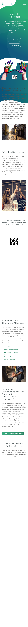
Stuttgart (14, 550)
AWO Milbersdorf (9, 347)
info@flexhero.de (15, 521)
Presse (14, 618)
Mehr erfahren (13, 587)
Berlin (14, 535)
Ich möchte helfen (14, 40)
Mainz (14, 545)
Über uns (14, 612)
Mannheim (14, 547)
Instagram (12, 526)
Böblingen (14, 552)
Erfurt (14, 541)
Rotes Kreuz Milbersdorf (11, 350)
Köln (14, 543)
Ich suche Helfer (14, 45)
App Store (14, 233)
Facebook (19, 526)
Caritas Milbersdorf (9, 359)
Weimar (14, 554)
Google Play (14, 229)
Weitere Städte (13, 560)
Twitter (9, 526)
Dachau (14, 539)
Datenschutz (14, 622)
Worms (14, 556)
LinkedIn (16, 526)
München (14, 549)
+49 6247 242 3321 (15, 519)
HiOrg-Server (14, 568)
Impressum (14, 620)
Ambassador (14, 614)
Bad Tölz (14, 537)
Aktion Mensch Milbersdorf (11, 352)
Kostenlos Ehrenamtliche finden (13, 433)
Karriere (14, 616)
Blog (14, 610)
